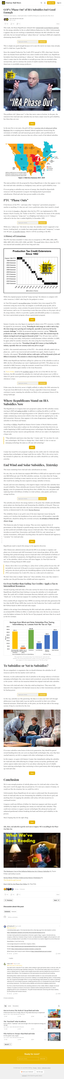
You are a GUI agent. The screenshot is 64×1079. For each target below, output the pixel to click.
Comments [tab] (7, 911)
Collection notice (46, 1068)
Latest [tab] (9, 1006)
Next (55, 900)
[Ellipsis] (59, 926)
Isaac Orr (11, 18)
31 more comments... (9, 998)
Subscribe (51, 3)
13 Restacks (22, 889)
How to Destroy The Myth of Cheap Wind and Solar (21, 1010)
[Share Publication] (44, 2)
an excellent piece (25, 303)
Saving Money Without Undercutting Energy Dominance (22, 878)
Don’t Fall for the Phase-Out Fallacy (16, 884)
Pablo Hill (9, 963)
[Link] (1, 200)
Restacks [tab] (14, 911)
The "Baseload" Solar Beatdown (15, 1021)
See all (7, 1044)
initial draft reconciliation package (47, 28)
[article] (32, 1013)
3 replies (11, 958)
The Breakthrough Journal (12, 880)
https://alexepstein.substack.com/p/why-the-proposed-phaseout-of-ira (26, 932)
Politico (15, 424)
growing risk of (40, 128)
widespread (48, 128)
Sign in (59, 3)
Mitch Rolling (20, 18)
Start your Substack (28, 1071)
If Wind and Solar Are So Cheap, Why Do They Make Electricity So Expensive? (24, 1012)
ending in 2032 (22, 411)
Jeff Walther (10, 926)
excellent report (28, 372)
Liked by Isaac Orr (12, 927)
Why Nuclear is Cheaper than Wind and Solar (19, 1034)
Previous (9, 900)
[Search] (41, 2)
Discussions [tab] (15, 1006)
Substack (24, 1075)
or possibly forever (19, 232)
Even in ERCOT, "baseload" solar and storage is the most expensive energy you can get (25, 1024)
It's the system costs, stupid (11, 1035)
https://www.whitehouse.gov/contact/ (41, 951)
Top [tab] (5, 1006)
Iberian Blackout (34, 510)
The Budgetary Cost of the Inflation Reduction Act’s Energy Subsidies (27, 871)
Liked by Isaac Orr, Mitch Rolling (15, 965)
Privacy (35, 1068)
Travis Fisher (10, 372)
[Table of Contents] (2, 539)
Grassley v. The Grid (20, 211)
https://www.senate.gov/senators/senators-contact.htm (26, 949)
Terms (39, 1068)
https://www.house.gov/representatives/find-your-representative (28, 946)
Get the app (40, 1071)
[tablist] (10, 911)
